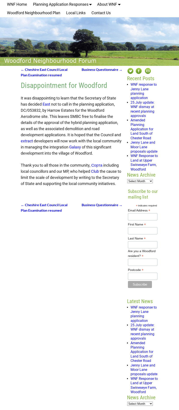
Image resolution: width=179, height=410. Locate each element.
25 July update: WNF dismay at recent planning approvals (142, 109)
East (46, 104)
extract (27, 141)
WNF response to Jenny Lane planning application (144, 91)
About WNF (107, 4)
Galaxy (75, 147)
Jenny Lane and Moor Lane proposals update (144, 147)
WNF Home (17, 4)
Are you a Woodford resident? (142, 253)
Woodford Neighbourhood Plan (33, 12)
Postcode (135, 270)
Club (95, 171)
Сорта (96, 165)
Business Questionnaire (102, 69)
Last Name (137, 238)
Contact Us (101, 12)
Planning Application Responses (60, 4)
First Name (137, 224)
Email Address (139, 210)
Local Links (76, 12)
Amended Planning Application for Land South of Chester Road (142, 129)
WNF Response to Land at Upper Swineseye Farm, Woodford (144, 162)
